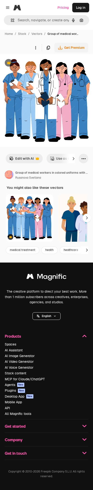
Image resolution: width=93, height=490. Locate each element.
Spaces (10, 344)
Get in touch (16, 453)
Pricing (63, 7)
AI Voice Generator (19, 367)
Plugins (14, 390)
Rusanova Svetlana (28, 178)
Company (13, 439)
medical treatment (22, 250)
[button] (46, 316)
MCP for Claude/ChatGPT (25, 379)
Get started (15, 426)
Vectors (36, 34)
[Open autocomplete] (10, 20)
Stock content (15, 373)
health (49, 250)
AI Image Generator (20, 356)
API (7, 408)
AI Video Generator (19, 361)
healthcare (71, 250)
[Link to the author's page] (9, 175)
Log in (80, 7)
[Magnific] (46, 277)
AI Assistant (14, 350)
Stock (22, 34)
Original (30, 63)
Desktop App (18, 396)
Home (9, 34)
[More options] (35, 47)
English (46, 316)
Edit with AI (21, 159)
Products (13, 336)
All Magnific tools (18, 414)
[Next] (73, 158)
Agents (14, 385)
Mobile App (13, 402)
